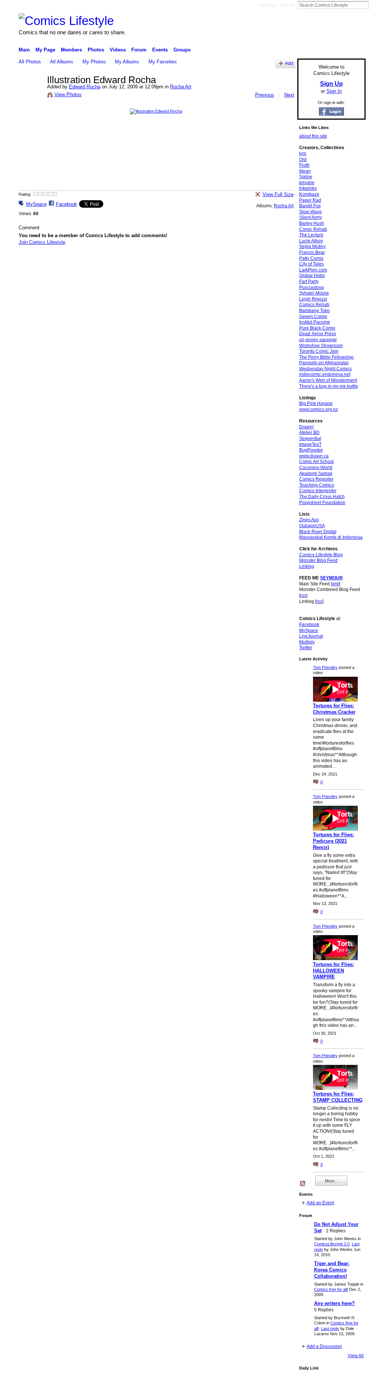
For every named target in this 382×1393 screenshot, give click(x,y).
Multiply (307, 642)
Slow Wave (310, 211)
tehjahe (306, 182)
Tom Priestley (325, 667)
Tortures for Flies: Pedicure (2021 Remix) (333, 841)
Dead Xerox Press (317, 333)
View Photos (68, 94)
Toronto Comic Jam (318, 351)
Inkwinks (308, 188)
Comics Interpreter (317, 490)
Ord (303, 159)
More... (331, 1181)
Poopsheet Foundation (322, 502)
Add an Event (320, 1202)
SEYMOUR (331, 578)
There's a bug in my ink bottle (328, 386)
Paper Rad (310, 200)
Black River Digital (317, 531)
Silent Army (310, 217)
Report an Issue (310, 1384)
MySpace (36, 204)
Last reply (330, 1328)
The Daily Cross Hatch (322, 496)
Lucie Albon (311, 240)
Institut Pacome (314, 322)
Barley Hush (311, 223)
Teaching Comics (316, 485)
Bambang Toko (314, 310)
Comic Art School (316, 461)
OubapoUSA (312, 525)
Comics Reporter (316, 479)
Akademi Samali (315, 473)
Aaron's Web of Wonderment (328, 380)
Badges (281, 1384)
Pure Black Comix (317, 328)
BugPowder (311, 450)
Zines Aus (309, 519)
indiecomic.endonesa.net (324, 374)
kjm (302, 153)
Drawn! (306, 427)
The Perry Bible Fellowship (326, 357)
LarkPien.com (313, 270)
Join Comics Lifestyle (42, 242)
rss (303, 595)
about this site (313, 136)
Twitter (305, 647)
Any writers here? (334, 1303)
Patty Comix (311, 258)
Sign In (287, 5)
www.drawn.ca (314, 456)
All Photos (30, 62)
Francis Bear (312, 252)
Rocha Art (180, 86)
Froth (304, 165)
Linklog (306, 566)
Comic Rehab (313, 229)
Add (289, 63)
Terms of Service (349, 1384)
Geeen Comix (313, 316)
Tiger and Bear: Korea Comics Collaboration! (332, 1270)
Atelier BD (309, 432)
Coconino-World (315, 467)
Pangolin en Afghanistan (324, 362)
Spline (305, 176)
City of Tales (311, 264)
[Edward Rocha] (31, 96)
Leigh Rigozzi (313, 299)
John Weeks (71, 1384)
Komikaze (309, 194)
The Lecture (311, 235)
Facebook (66, 204)
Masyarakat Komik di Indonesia (331, 537)
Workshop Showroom (321, 345)
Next (289, 95)
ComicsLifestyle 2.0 (332, 1244)
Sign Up (267, 5)
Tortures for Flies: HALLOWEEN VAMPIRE (333, 971)
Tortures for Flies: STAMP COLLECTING (338, 1097)
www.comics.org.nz (318, 409)
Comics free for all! (331, 1289)
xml (335, 584)
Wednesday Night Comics (325, 368)
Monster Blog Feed (318, 560)
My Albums (127, 62)
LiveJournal (311, 636)
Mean (305, 171)
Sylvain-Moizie (314, 293)
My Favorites (162, 62)
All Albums (61, 62)
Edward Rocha (84, 86)
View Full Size (278, 194)
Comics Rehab (314, 304)
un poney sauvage (318, 339)
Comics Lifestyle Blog (321, 554)
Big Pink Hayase (316, 403)
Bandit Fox (310, 205)
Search (375, 4)
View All (356, 1355)
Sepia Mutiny (312, 246)
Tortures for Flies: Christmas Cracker (334, 709)
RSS (303, 1183)
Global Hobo (312, 275)
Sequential (310, 438)
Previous (264, 95)
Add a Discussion (324, 1346)
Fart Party (309, 281)
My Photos (94, 62)
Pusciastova (311, 287)
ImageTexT (310, 444)
